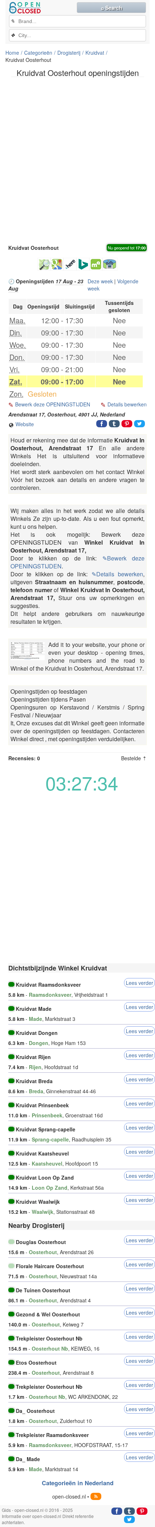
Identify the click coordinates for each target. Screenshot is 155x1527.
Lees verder (139, 982)
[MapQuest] (95, 264)
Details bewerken (127, 404)
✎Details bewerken (117, 574)
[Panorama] (110, 264)
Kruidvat (94, 52)
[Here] (69, 264)
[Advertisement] (77, 159)
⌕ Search (111, 7)
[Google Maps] (56, 264)
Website (24, 424)
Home (12, 52)
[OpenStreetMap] (43, 264)
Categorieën (38, 52)
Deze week (100, 281)
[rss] (95, 1496)
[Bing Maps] (82, 264)
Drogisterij (68, 52)
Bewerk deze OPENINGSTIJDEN (52, 404)
